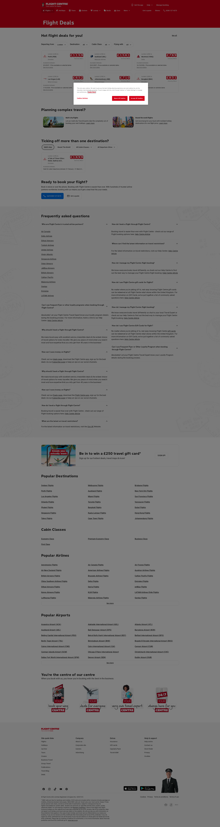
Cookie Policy (92, 92)
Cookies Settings (82, 98)
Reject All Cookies (120, 98)
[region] (111, 94)
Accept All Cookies (137, 98)
